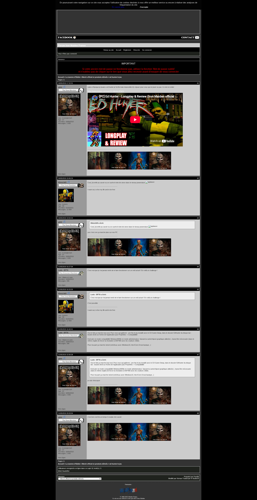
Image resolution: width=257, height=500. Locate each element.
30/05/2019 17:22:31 (65, 83)
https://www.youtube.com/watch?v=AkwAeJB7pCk (106, 91)
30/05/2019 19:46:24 (65, 178)
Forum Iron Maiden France (72, 45)
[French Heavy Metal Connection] (128, 493)
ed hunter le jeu (115, 77)
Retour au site (109, 50)
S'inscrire (136, 50)
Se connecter (147, 50)
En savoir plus (118, 7)
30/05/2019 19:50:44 (65, 218)
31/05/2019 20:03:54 (65, 413)
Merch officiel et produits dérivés (95, 77)
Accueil (118, 50)
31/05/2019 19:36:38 (65, 355)
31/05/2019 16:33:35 (65, 289)
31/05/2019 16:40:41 (65, 329)
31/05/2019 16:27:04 (65, 267)
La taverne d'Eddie (73, 77)
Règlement (127, 50)
